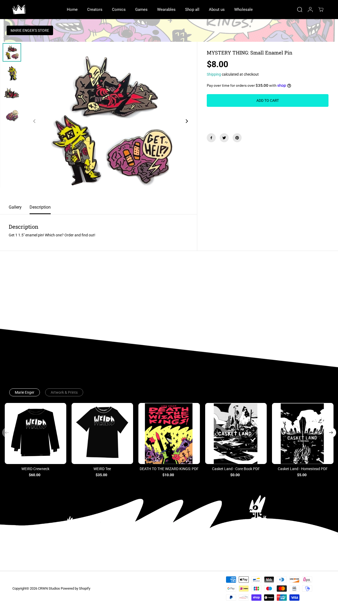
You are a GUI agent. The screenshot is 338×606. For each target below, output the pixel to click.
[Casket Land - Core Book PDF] (236, 433)
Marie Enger (24, 392)
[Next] (187, 121)
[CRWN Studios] (19, 9)
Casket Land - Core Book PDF (236, 469)
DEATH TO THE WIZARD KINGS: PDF (169, 469)
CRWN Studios (49, 588)
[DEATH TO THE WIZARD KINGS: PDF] (169, 433)
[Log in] (310, 9)
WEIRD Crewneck (35, 469)
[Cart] (321, 9)
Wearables (166, 9)
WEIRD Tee (102, 469)
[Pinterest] (237, 137)
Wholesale (243, 9)
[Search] (299, 9)
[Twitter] (224, 137)
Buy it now (267, 116)
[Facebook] (211, 137)
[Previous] (35, 121)
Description (40, 207)
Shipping (214, 74)
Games (141, 9)
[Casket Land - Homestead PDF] (303, 433)
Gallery (15, 207)
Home (72, 9)
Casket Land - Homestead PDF (303, 469)
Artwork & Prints (64, 392)
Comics (119, 9)
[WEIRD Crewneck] (35, 433)
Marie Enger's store (30, 30)
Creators (94, 9)
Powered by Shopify (75, 588)
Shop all (192, 9)
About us (217, 9)
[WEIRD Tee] (102, 433)
